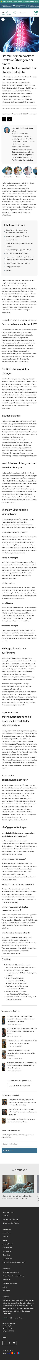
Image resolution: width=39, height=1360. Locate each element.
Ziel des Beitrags (10, 240)
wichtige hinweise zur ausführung (16, 253)
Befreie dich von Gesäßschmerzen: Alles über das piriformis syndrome (21, 1120)
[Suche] (7, 12)
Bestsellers (6, 1233)
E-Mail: (13, 1318)
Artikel (4, 1287)
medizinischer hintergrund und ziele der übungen (18, 244)
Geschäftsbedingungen (10, 1272)
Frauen (4, 1240)
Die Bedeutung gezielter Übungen (16, 236)
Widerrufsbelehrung (9, 1283)
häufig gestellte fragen (12, 267)
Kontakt (5, 1216)
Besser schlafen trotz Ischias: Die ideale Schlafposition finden (16, 1197)
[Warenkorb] (35, 12)
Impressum (6, 1279)
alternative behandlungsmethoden (17, 263)
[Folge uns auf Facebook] (4, 1343)
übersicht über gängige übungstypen (17, 250)
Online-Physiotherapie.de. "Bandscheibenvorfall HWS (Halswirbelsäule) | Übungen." (16, 980)
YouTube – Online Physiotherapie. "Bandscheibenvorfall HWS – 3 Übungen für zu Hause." (21, 972)
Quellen (7, 270)
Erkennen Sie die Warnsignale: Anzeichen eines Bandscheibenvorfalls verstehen (21, 1053)
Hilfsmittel (6, 1255)
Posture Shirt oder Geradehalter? (13, 1262)
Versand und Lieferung (10, 1219)
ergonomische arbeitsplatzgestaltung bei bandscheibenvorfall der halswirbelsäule (19, 258)
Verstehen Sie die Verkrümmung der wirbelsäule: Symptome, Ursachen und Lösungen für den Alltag (20, 1019)
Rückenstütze (7, 1248)
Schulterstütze (7, 1251)
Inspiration (6, 1291)
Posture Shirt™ (7, 1244)
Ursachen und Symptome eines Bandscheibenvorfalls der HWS (16, 231)
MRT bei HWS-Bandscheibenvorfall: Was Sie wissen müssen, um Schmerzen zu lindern (22, 1031)
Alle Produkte (7, 1259)
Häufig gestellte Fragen (10, 1223)
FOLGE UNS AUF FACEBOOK (19, 1086)
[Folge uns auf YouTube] (14, 1343)
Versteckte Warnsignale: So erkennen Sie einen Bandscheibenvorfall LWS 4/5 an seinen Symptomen (21, 1065)
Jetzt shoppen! (34, 1)
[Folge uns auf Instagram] (9, 1343)
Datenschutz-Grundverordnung (13, 1276)
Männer (5, 1237)
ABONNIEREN (8, 1150)
